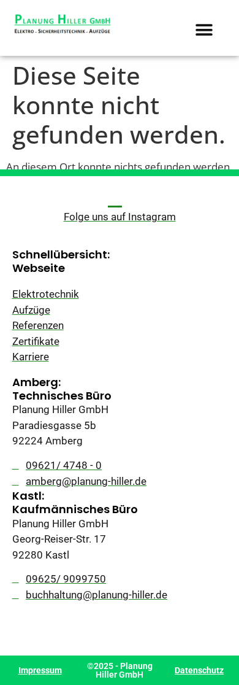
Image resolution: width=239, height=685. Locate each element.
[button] (204, 30)
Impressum (40, 670)
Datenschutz (199, 670)
